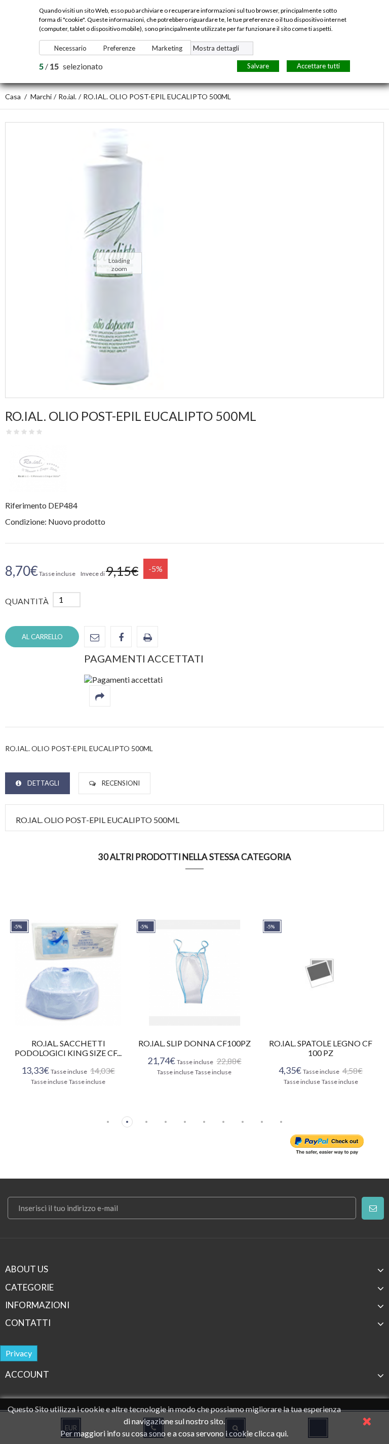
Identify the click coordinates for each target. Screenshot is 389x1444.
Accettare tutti (318, 66)
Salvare (258, 66)
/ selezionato (71, 66)
